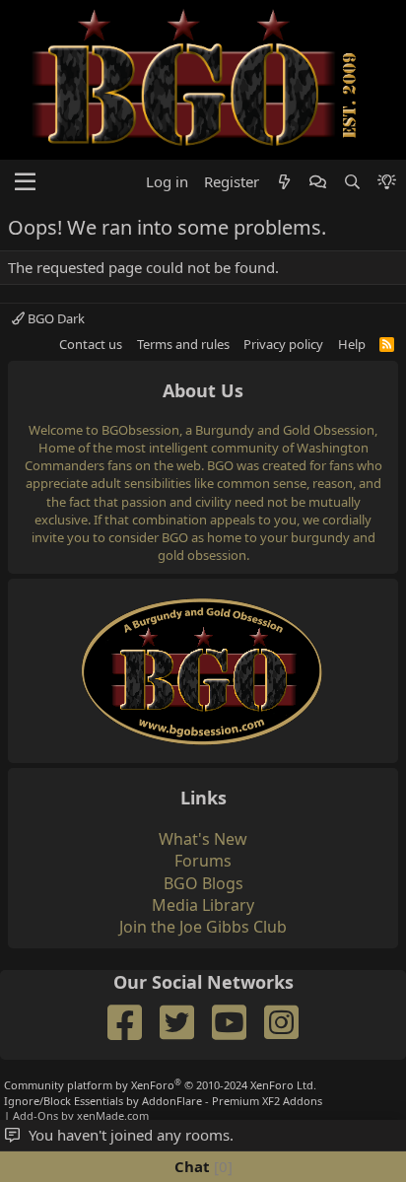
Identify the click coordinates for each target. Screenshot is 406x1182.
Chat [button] (201, 1166)
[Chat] (318, 182)
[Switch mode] (387, 182)
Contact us (90, 344)
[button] (25, 182)
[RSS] (386, 344)
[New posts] (284, 182)
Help (352, 344)
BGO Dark (55, 318)
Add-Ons (35, 1115)
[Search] (351, 182)
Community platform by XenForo (160, 1085)
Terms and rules (183, 344)
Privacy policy (283, 344)
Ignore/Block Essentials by (163, 1100)
